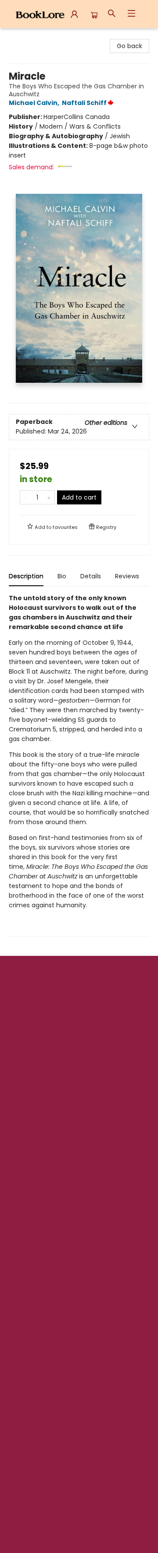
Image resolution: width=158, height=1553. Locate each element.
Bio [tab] (61, 576)
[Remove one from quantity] (25, 497)
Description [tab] (26, 576)
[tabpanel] (79, 765)
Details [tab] (90, 576)
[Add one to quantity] (48, 497)
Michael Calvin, (35, 102)
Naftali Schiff (84, 102)
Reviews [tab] (127, 576)
